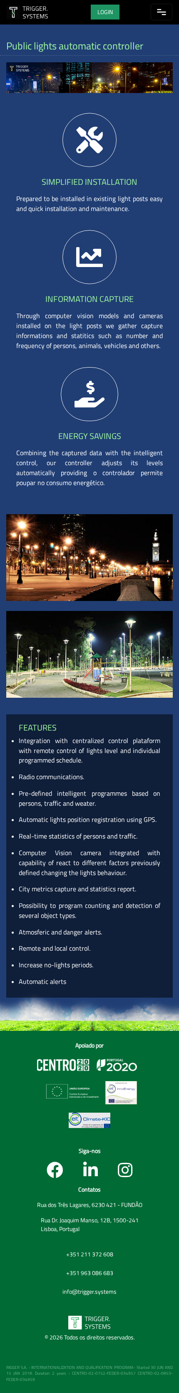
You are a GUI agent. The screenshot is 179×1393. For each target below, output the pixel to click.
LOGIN (105, 12)
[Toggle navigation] (161, 12)
